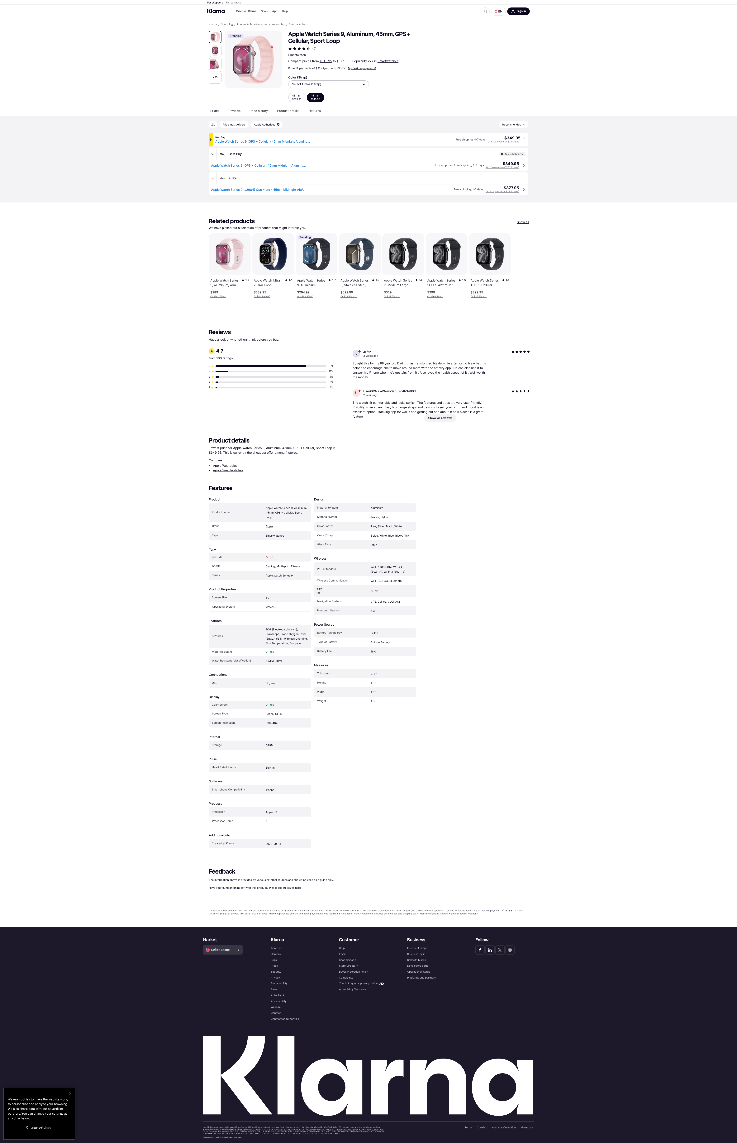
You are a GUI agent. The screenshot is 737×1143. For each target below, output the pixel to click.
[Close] (70, 1093)
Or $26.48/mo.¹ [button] (305, 296)
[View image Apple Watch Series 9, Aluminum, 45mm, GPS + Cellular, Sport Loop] (215, 37)
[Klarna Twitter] (500, 950)
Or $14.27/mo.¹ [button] (218, 296)
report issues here (289, 887)
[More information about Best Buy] (212, 154)
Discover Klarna (246, 11)
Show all (523, 222)
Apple (269, 526)
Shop (264, 11)
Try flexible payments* (362, 68)
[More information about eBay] (212, 178)
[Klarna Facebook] (480, 950)
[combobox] (328, 84)
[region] (39, 1114)
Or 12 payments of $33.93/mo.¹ (502, 191)
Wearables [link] (278, 24)
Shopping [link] (227, 24)
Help (285, 11)
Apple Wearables (225, 465)
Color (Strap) (297, 77)
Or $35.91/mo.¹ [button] (479, 296)
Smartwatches (388, 61)
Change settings (38, 1127)
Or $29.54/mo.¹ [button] (348, 296)
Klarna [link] (213, 24)
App (274, 11)
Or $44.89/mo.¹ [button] (262, 296)
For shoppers (215, 2)
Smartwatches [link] (298, 24)
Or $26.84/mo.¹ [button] (435, 296)
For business (233, 2)
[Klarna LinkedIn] (490, 950)
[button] (498, 11)
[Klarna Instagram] (510, 950)
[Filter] (213, 124)
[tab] (215, 110)
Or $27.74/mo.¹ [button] (392, 296)
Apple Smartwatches (228, 470)
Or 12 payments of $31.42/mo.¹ (504, 141)
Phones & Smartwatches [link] (252, 24)
